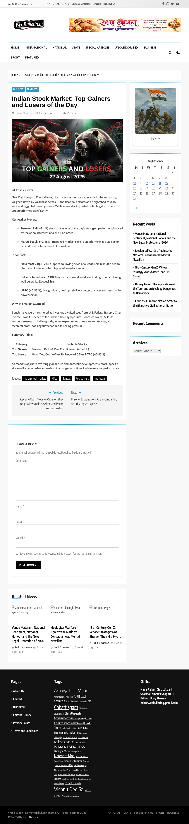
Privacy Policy (21, 723)
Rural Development (70, 770)
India (80, 727)
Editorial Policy (22, 715)
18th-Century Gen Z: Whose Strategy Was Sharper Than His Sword (105, 631)
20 (153, 188)
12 (147, 183)
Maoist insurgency (72, 751)
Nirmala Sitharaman (73, 760)
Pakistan (86, 761)
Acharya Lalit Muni (70, 691)
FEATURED (32, 57)
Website (20, 538)
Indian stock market (35, 378)
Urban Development (80, 779)
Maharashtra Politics (65, 746)
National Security (82, 756)
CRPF (80, 723)
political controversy (61, 765)
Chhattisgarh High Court (81, 718)
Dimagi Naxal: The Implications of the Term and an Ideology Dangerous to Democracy (154, 288)
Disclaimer (19, 707)
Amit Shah (69, 697)
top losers (99, 378)
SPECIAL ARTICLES (97, 47)
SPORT (97, 4)
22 (166, 188)
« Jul (135, 208)
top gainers (82, 378)
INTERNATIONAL (36, 47)
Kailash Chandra (64, 742)
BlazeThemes (30, 817)
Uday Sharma (24, 113)
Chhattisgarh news (66, 723)
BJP (89, 701)
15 (166, 183)
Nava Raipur (58, 761)
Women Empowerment (70, 796)
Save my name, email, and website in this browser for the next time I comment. (61, 553)
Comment (22, 460)
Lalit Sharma (23, 647)
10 (134, 183)
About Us (18, 691)
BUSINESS (109, 4)
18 (141, 188)
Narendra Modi (64, 756)
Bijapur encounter (80, 701)
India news (75, 732)
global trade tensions (69, 728)
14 (160, 183)
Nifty (54, 378)
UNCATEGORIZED (126, 47)
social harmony (67, 779)
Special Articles (81, 4)
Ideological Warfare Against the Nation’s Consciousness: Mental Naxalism (65, 634)
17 (134, 188)
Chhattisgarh (66, 707)
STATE (65, 4)
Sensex (67, 378)
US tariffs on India (73, 783)
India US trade (83, 737)
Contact (17, 699)
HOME (15, 47)
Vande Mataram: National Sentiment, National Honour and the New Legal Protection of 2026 (28, 634)
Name (20, 506)
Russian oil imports (66, 774)
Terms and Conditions (26, 731)
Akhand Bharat (59, 697)
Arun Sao (70, 701)
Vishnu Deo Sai (69, 789)
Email (20, 522)
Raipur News (76, 765)
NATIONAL (53, 4)
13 (153, 183)
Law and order (80, 742)
